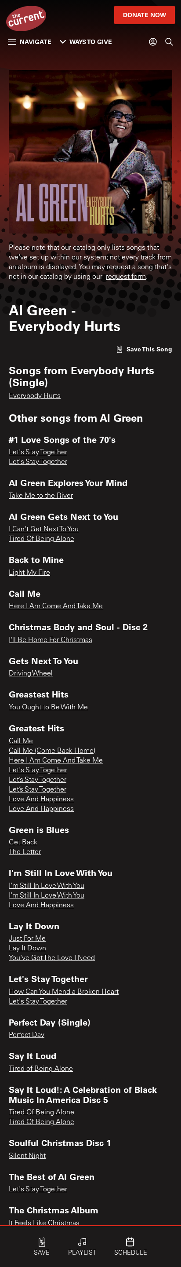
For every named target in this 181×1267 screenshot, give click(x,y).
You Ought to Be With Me (48, 707)
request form (126, 277)
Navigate (35, 41)
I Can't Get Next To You (44, 529)
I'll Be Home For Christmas (50, 640)
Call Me (21, 741)
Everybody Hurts (35, 396)
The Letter (25, 852)
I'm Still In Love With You (46, 886)
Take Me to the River (41, 496)
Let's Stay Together (38, 452)
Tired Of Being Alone (41, 539)
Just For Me (27, 938)
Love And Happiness (41, 799)
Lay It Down (27, 948)
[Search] (169, 42)
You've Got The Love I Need (52, 958)
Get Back (23, 842)
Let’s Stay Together (37, 780)
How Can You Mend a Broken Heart (64, 992)
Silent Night (27, 1156)
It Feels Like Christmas (44, 1223)
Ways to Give (90, 41)
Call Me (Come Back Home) (52, 751)
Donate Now (144, 15)
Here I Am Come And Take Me (56, 606)
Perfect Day (26, 1035)
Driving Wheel (31, 673)
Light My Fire (29, 573)
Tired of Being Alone (41, 1069)
